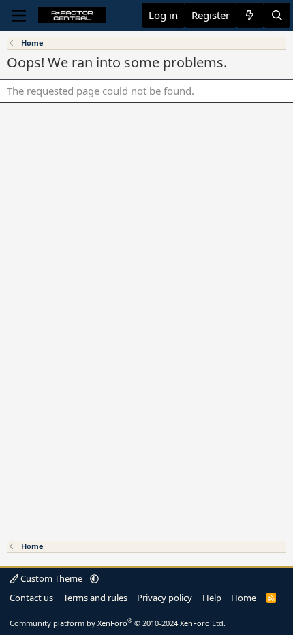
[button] (94, 578)
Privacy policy (164, 597)
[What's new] (249, 15)
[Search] (277, 15)
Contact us (31, 597)
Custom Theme (51, 578)
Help (211, 597)
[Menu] (19, 15)
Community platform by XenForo (118, 623)
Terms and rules (95, 597)
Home (243, 597)
